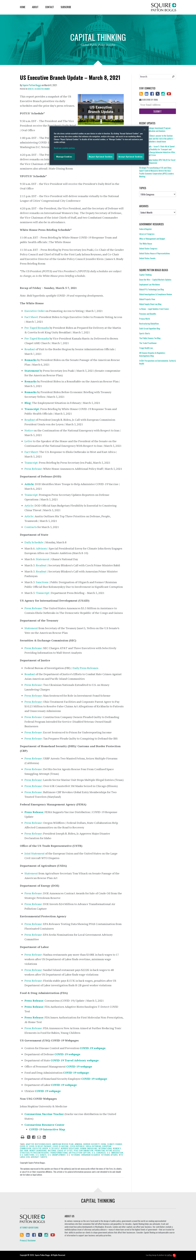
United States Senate (147, 258)
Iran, (26, 1150)
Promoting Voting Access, (108, 1150)
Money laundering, (38, 1150)
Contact (49, 7)
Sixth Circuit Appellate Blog (149, 328)
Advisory (41, 548)
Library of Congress (147, 233)
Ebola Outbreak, (94, 1146)
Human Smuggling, (89, 1148)
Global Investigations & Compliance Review (155, 294)
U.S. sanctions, (27, 1154)
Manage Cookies (64, 156)
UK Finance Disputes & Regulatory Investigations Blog (152, 354)
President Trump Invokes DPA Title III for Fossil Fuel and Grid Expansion (157, 161)
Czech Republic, (77, 1146)
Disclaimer (32, 1240)
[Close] (144, 129)
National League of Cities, (60, 1150)
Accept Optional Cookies (131, 156)
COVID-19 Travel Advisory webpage (75, 1060)
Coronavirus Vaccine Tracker (44, 1114)
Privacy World (144, 318)
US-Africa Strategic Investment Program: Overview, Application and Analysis (155, 129)
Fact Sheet (31, 317)
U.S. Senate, (41, 1154)
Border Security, (91, 1144)
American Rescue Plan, (63, 1144)
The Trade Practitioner (148, 343)
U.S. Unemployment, (57, 1154)
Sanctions (42, 582)
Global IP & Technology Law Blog (151, 289)
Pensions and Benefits (147, 313)
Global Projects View (147, 299)
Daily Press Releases (85, 668)
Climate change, (115, 1144)
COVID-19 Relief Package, (40, 1146)
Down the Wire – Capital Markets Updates (155, 279)
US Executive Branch (42, 89)
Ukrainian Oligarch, (91, 1154)
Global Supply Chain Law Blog (150, 304)
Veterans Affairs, (109, 1154)
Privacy (23, 1240)
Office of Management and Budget (152, 238)
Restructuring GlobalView (149, 323)
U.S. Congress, (99, 1152)
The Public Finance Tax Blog (149, 338)
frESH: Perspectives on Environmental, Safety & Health (157, 362)
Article (29, 484)
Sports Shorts (144, 333)
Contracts (30, 527)
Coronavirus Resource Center (44, 1125)
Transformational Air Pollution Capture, (70, 1152)
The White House (145, 243)
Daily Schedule (33, 542)
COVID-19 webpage (93, 1048)
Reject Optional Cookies (101, 156)
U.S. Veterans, (74, 1154)
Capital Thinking (145, 274)
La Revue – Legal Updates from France (154, 308)
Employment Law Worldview (149, 284)
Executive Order (34, 311)
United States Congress (148, 248)
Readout (29, 349)
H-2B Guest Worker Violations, (64, 1148)
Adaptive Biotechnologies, (39, 1144)
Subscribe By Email (149, 99)
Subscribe (66, 7)
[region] (99, 145)
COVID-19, (30, 89)
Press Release (33, 469)
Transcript (31, 462)
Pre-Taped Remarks (36, 328)
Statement (42, 559)
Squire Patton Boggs (163, 7)
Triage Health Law (146, 347)
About (35, 7)
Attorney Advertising (29, 1227)
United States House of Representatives (154, 253)
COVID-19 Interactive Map (47, 1129)
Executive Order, (40, 1148)
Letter (28, 441)
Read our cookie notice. (64, 147)
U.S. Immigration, (115, 1152)
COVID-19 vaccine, (61, 1146)
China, (104, 1144)
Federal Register (145, 229)
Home (22, 7)
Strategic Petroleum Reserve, (34, 1152)
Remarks (30, 381)
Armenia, (79, 1144)
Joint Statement (34, 853)
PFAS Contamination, (84, 1150)
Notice (28, 430)
